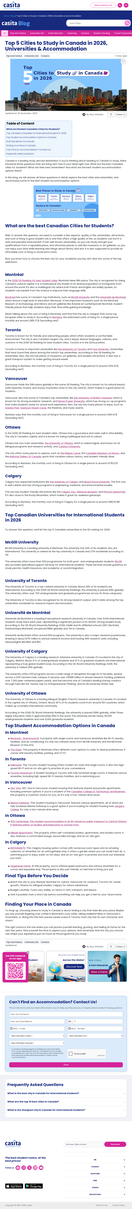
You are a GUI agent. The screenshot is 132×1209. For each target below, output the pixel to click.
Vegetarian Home (20, 866)
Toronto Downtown (21, 772)
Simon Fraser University (71, 401)
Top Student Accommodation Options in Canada (31, 137)
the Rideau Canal (70, 453)
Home (6, 16)
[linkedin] (35, 1167)
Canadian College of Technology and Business (98, 791)
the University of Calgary (64, 481)
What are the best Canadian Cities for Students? (33, 129)
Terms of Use (102, 1205)
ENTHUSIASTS (17, 848)
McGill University (80, 297)
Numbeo (57, 317)
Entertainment (55, 33)
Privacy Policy (119, 1205)
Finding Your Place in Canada (21, 145)
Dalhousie (16, 765)
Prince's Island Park (114, 491)
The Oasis (16, 749)
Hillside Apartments (21, 832)
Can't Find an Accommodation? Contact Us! (28, 149)
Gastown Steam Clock (33, 407)
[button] (70, 1021)
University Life (37, 33)
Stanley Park (12, 407)
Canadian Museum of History (102, 453)
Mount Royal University (97, 481)
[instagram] (23, 1167)
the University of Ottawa (59, 443)
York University (100, 349)
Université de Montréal (113, 297)
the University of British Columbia (93, 397)
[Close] (27, 952)
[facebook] (18, 1167)
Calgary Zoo (68, 491)
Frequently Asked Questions (20, 153)
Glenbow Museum (87, 491)
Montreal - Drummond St (24, 738)
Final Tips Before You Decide (20, 141)
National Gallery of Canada (25, 456)
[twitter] (29, 1167)
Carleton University (69, 446)
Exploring (72, 33)
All (4, 33)
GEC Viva (15, 788)
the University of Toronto (72, 349)
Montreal (10, 297)
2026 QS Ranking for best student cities (34, 280)
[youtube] (41, 1167)
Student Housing (101, 33)
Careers (85, 33)
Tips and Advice (18, 33)
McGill (118, 561)
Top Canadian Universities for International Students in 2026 (36, 133)
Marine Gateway (19, 802)
